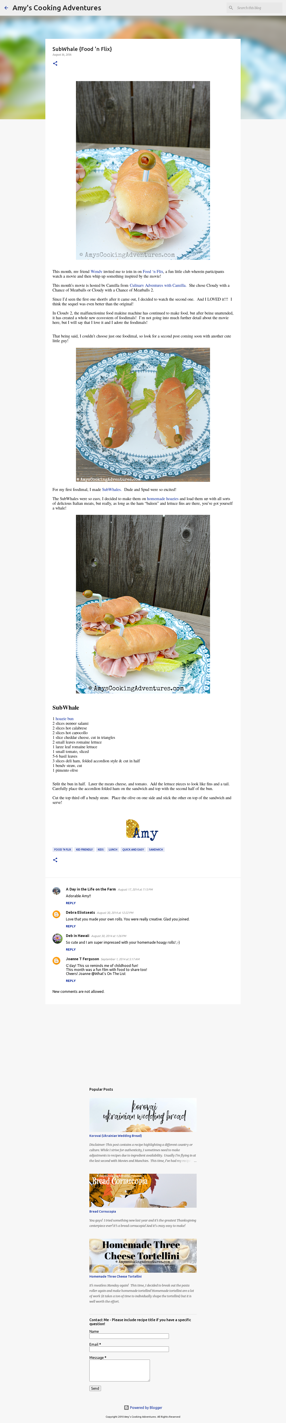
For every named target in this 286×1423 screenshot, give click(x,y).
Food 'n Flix (62, 849)
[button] (55, 64)
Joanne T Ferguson (82, 959)
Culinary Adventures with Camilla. (158, 285)
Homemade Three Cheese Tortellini (115, 1276)
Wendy (96, 271)
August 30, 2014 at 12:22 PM (115, 912)
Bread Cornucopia (102, 1211)
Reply (71, 903)
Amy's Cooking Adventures (57, 8)
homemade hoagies (163, 498)
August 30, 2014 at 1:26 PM (108, 935)
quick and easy (133, 849)
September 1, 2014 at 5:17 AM (120, 959)
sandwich (156, 849)
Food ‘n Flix (153, 271)
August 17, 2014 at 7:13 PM (135, 889)
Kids (101, 849)
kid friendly (84, 849)
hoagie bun (65, 718)
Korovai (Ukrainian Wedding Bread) (115, 1136)
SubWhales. (112, 489)
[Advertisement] (143, 1042)
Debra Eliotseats (80, 912)
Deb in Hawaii (77, 936)
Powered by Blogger (145, 1408)
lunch (113, 849)
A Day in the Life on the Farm (91, 889)
